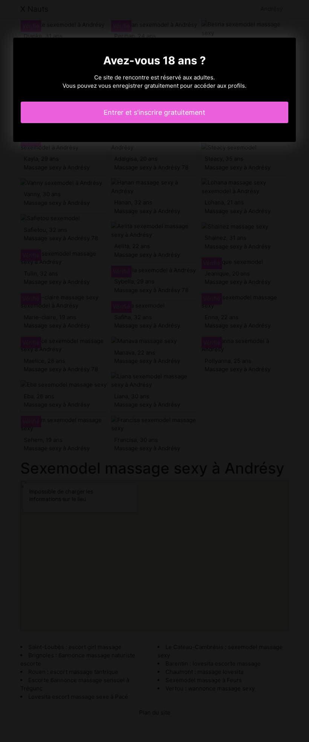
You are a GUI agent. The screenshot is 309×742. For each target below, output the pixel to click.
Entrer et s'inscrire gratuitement (154, 112)
